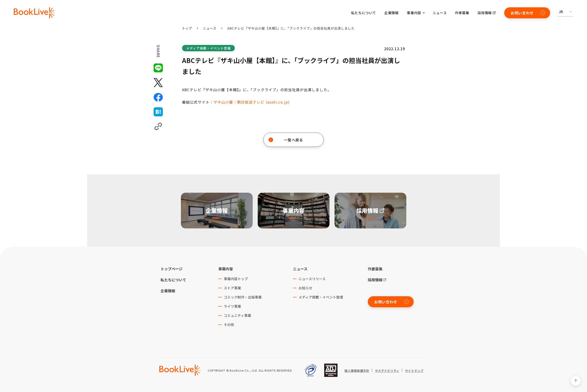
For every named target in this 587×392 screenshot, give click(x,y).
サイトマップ (414, 371)
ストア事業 (232, 287)
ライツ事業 (232, 306)
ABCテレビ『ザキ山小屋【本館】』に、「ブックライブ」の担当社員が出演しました (290, 28)
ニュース (440, 12)
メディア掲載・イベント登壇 (208, 48)
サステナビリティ (387, 371)
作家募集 (462, 12)
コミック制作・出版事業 (243, 297)
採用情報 (485, 12)
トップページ (172, 268)
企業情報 (391, 12)
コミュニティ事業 (237, 315)
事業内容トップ (236, 278)
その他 (229, 324)
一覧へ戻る (293, 140)
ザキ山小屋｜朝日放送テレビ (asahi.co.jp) (251, 102)
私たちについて (363, 12)
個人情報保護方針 (356, 371)
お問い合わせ (522, 13)
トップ (187, 28)
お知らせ (305, 287)
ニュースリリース (312, 278)
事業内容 (225, 268)
